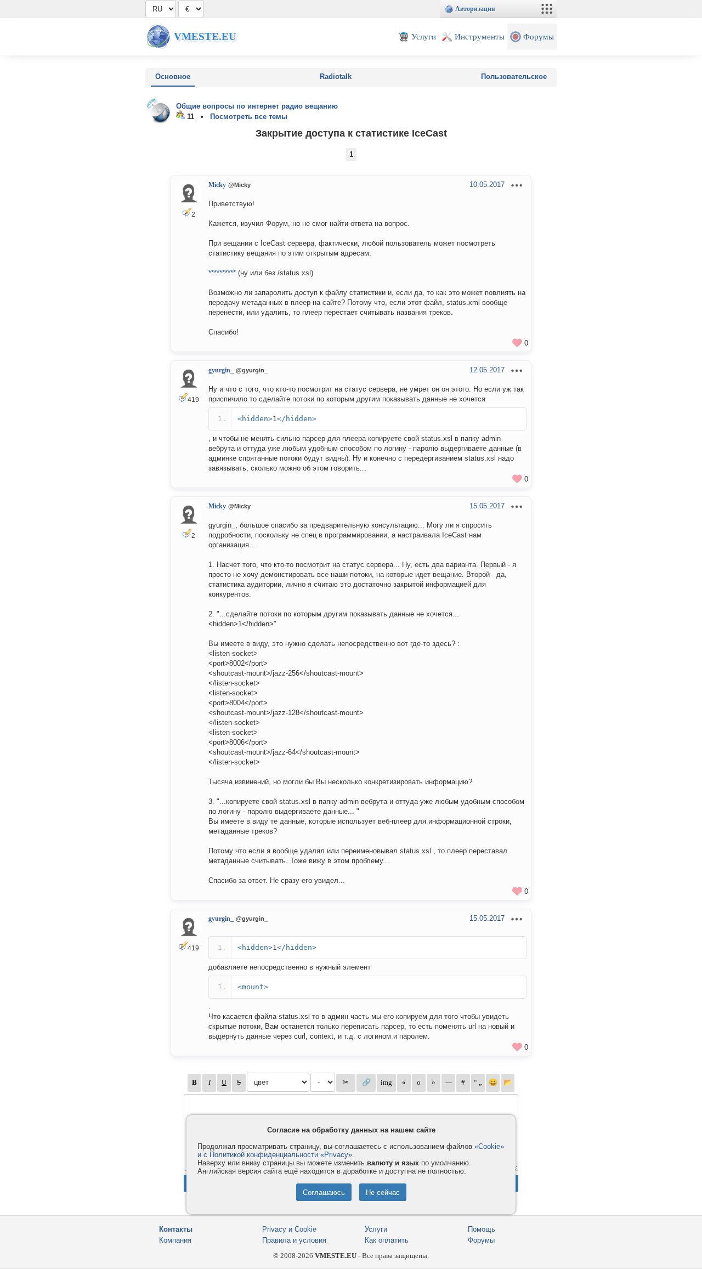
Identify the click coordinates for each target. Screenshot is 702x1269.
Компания (175, 1240)
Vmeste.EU (205, 36)
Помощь (481, 1229)
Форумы (481, 1240)
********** (222, 273)
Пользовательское (514, 76)
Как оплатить (387, 1240)
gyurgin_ (221, 370)
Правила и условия (294, 1240)
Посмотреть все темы (248, 116)
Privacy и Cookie (289, 1229)
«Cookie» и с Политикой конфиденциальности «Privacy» (350, 1150)
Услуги (376, 1229)
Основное (172, 76)
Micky (217, 185)
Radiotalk (336, 76)
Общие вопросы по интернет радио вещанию (257, 106)
